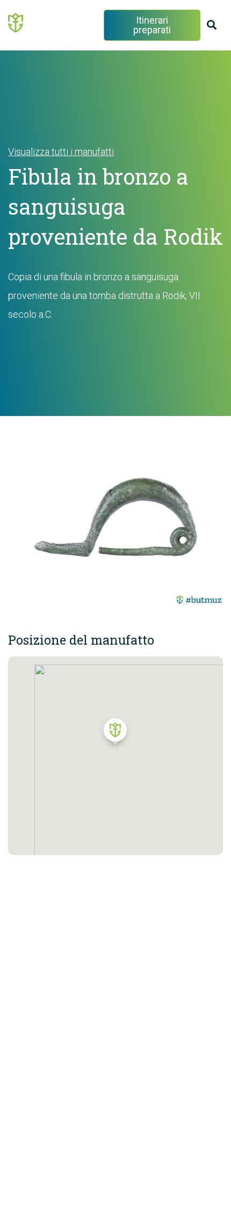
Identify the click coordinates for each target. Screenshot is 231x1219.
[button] (115, 734)
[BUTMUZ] (16, 22)
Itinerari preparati (152, 24)
